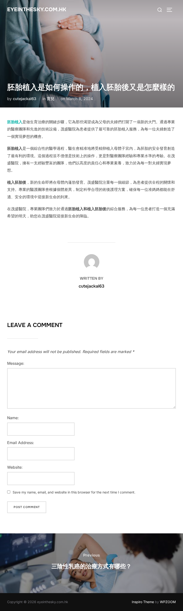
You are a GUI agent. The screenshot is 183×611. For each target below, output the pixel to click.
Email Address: (20, 442)
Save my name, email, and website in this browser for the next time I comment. (74, 492)
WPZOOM (168, 602)
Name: (13, 417)
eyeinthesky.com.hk (36, 9)
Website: (15, 467)
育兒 (50, 98)
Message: (15, 363)
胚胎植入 (14, 121)
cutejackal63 (24, 98)
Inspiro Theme (143, 602)
